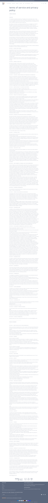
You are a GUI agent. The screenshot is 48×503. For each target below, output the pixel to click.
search (3, 487)
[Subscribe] (16, 495)
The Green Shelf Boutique (39, 484)
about (3, 484)
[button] (42, 3)
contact (3, 488)
